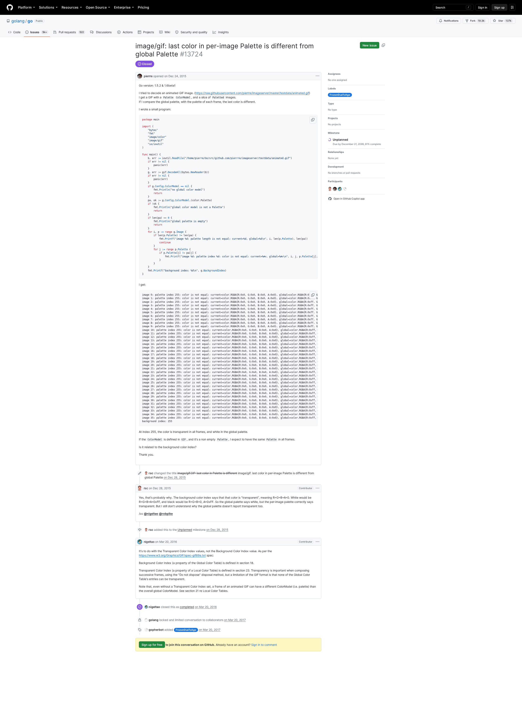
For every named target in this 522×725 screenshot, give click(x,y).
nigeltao (149, 541)
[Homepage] (10, 7)
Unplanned (185, 529)
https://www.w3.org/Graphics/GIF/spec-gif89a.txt (172, 555)
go (30, 21)
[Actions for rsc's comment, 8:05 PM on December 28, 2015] (317, 488)
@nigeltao (151, 513)
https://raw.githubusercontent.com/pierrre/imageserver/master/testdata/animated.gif (252, 93)
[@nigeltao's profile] (139, 541)
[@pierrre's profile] (139, 75)
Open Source (96, 7)
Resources (70, 7)
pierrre (148, 76)
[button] (312, 120)
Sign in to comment (264, 644)
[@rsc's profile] (139, 488)
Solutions (46, 7)
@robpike (166, 513)
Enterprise (122, 7)
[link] (149, 473)
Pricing (143, 7)
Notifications (451, 20)
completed (187, 607)
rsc (146, 488)
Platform (25, 7)
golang (17, 21)
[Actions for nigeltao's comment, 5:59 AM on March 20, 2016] (317, 542)
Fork (477, 20)
